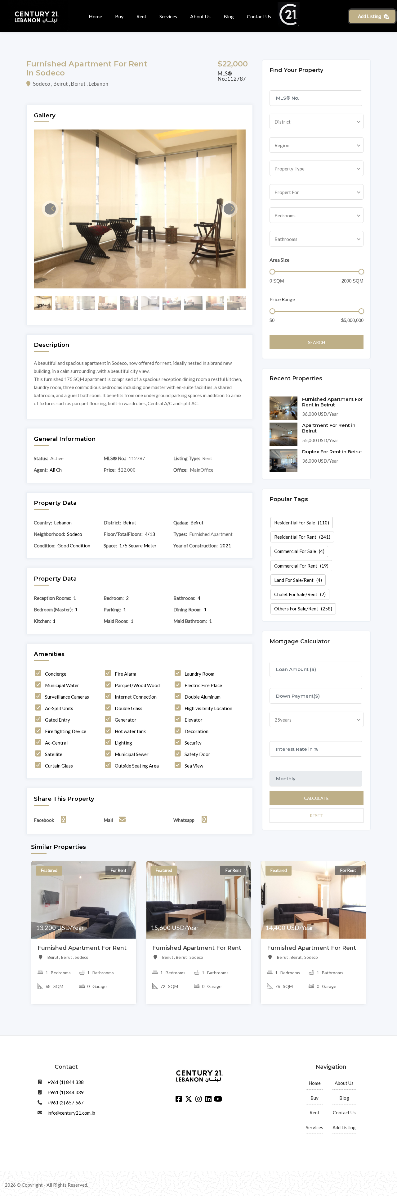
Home (95, 16)
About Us (200, 16)
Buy (119, 16)
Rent (141, 16)
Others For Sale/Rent (303, 608)
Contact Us (259, 16)
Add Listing (369, 16)
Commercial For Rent (301, 566)
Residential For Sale (301, 522)
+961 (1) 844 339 (65, 1092)
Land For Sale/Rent (298, 580)
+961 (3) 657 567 (65, 1102)
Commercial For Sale (299, 551)
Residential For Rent (302, 537)
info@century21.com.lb (71, 1113)
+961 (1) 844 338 (65, 1082)
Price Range (282, 299)
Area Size (279, 260)
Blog (229, 16)
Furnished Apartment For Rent (82, 948)
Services (168, 16)
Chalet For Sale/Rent (300, 594)
